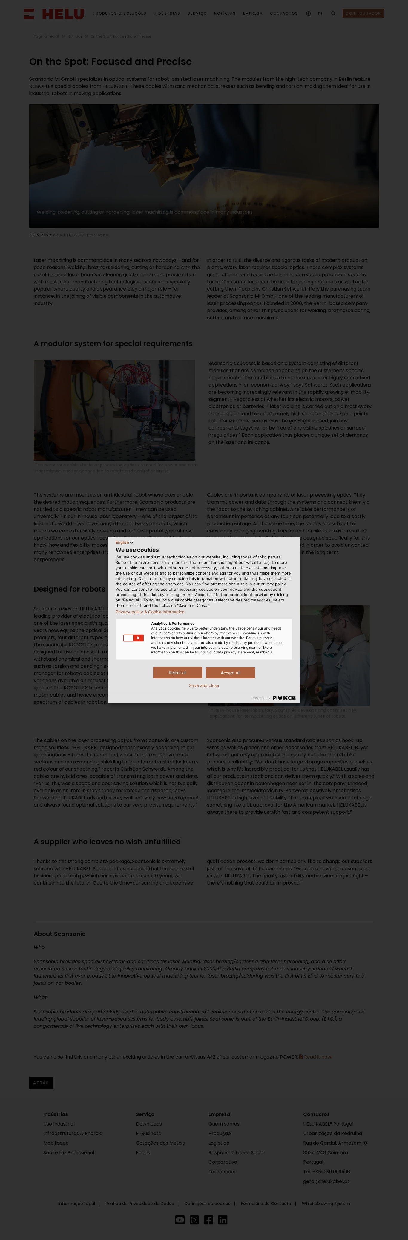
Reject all (177, 672)
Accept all (230, 672)
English (122, 542)
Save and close (204, 685)
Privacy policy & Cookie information (150, 612)
